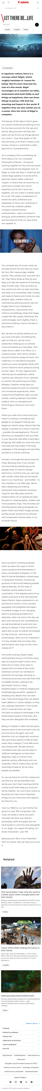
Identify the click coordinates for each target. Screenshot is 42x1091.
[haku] (8, 2)
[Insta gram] (16, 1082)
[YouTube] (31, 1082)
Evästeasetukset (31, 1071)
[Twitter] (26, 1082)
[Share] (37, 25)
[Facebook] (10, 1082)
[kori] (3, 2)
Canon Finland (20, 1077)
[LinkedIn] (21, 1082)
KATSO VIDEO (21, 241)
